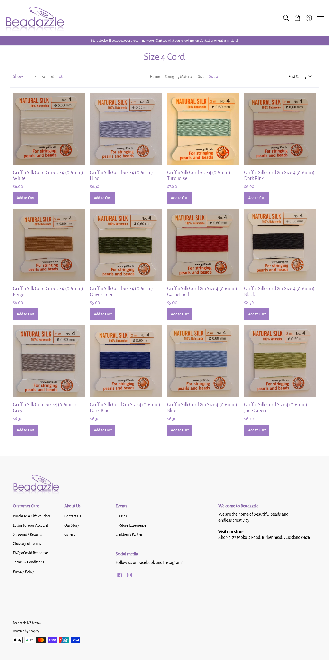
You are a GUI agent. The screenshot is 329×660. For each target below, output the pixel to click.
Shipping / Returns (27, 534)
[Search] (286, 18)
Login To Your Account (30, 525)
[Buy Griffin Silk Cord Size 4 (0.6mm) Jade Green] (280, 361)
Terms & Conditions (28, 562)
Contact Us (72, 516)
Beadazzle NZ (22, 623)
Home (155, 76)
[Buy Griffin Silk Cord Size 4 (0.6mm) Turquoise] (203, 129)
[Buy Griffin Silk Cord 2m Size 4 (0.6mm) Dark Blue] (126, 361)
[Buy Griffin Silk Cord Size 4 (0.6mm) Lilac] (126, 129)
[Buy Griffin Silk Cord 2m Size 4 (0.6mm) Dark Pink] (280, 129)
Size (201, 76)
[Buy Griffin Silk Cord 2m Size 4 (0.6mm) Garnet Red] (203, 245)
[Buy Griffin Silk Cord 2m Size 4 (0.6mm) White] (49, 129)
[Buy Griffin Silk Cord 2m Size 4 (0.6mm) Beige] (49, 245)
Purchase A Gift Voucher (31, 516)
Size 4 (213, 76)
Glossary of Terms (27, 544)
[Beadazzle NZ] (34, 18)
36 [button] (52, 76)
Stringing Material (179, 76)
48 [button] (61, 76)
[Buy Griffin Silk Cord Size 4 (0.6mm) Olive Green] (126, 245)
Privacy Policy (23, 571)
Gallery (69, 534)
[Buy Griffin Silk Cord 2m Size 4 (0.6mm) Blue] (203, 361)
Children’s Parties (129, 534)
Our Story (71, 525)
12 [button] (34, 76)
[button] (297, 18)
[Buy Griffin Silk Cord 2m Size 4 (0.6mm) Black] (280, 245)
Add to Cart (25, 198)
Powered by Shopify (26, 631)
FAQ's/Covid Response (30, 553)
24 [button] (43, 76)
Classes (121, 516)
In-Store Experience (131, 525)
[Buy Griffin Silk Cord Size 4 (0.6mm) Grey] (49, 361)
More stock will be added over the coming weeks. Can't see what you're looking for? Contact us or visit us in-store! (164, 40)
